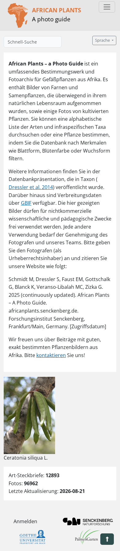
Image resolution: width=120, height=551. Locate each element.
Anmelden (25, 521)
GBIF (26, 203)
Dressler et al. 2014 (31, 187)
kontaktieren (51, 355)
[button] (107, 539)
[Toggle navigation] (107, 7)
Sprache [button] (103, 40)
